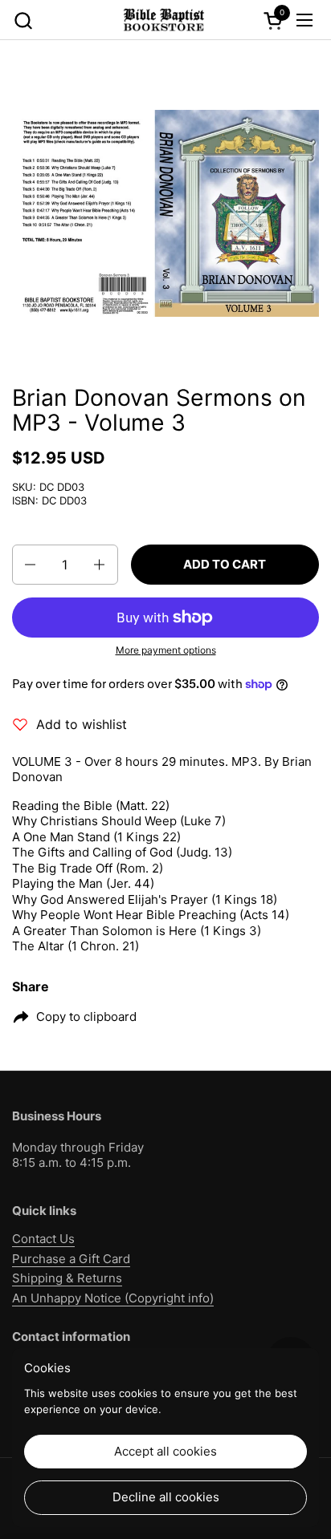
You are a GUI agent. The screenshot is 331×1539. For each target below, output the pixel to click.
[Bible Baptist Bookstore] (163, 20)
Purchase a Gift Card (71, 1258)
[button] (23, 20)
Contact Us (43, 1238)
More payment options (166, 650)
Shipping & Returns (67, 1278)
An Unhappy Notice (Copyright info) (113, 1298)
